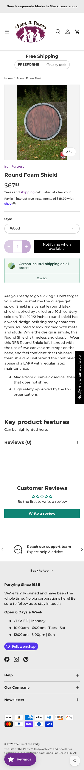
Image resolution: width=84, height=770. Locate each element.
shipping (28, 192)
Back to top (40, 570)
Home (8, 78)
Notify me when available (57, 246)
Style (8, 219)
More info (42, 278)
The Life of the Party (27, 744)
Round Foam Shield (29, 78)
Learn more (68, 6)
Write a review (42, 513)
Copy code (58, 65)
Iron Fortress (14, 166)
